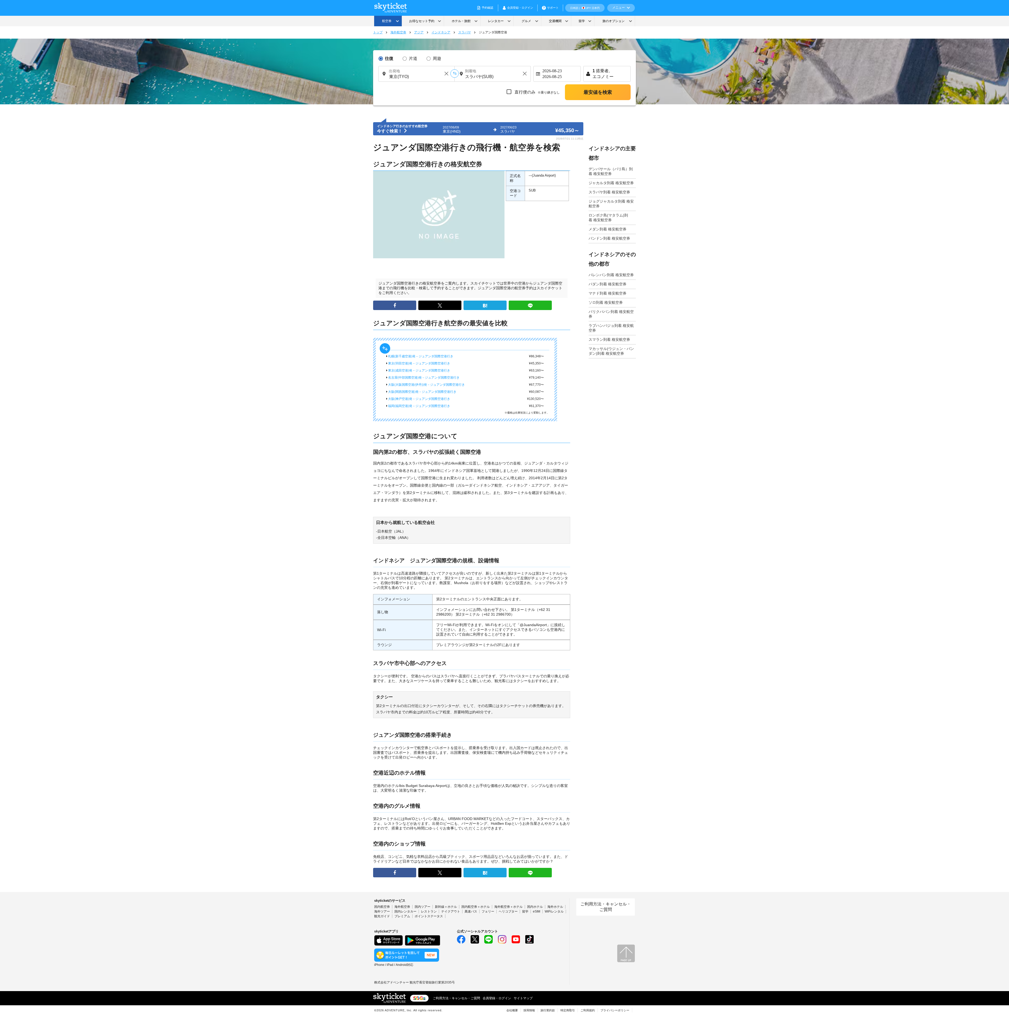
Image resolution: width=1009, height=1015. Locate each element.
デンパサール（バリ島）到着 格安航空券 (611, 171)
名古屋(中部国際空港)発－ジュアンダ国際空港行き (423, 377)
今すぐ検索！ (390, 131)
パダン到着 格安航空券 (607, 284)
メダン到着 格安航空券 (607, 229)
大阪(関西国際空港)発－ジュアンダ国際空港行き (421, 392)
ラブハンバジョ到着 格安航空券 (611, 327)
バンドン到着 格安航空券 (609, 238)
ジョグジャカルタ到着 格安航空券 (611, 203)
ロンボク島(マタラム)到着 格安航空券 (608, 217)
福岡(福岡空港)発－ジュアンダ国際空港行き (418, 406)
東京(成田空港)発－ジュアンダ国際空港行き (418, 370)
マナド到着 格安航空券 (607, 293)
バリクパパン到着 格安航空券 (611, 314)
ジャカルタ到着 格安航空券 (611, 183)
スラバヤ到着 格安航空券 (609, 192)
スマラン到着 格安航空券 (609, 339)
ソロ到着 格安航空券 (606, 302)
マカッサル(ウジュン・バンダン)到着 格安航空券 (611, 351)
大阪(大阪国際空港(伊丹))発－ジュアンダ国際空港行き (426, 385)
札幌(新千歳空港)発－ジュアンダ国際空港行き (420, 356)
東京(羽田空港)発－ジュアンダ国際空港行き (418, 363)
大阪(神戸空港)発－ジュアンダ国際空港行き (418, 399)
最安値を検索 (598, 92)
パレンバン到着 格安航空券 (611, 275)
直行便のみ (536, 92)
